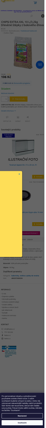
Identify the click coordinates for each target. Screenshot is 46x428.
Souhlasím (22, 423)
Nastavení (22, 416)
